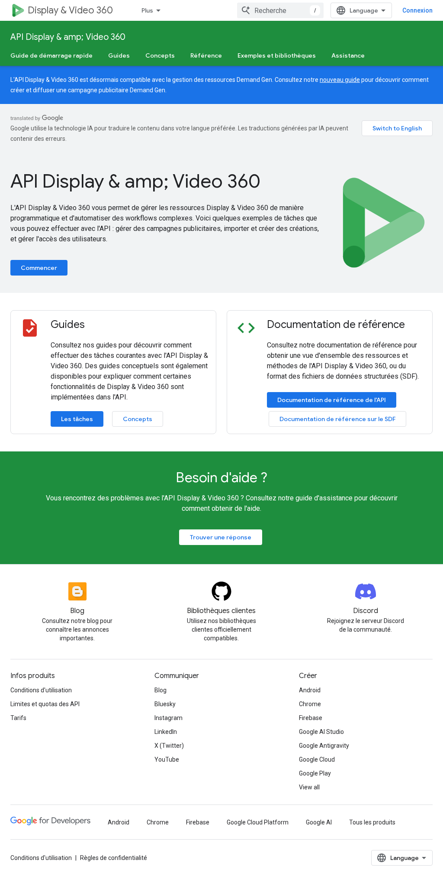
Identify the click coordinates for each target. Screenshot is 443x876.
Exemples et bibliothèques (277, 55)
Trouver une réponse (220, 537)
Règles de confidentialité (113, 857)
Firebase (310, 717)
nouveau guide (340, 79)
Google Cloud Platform (258, 822)
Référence (206, 55)
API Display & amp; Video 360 (67, 37)
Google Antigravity (324, 745)
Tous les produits (372, 822)
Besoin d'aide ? (221, 477)
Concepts (160, 55)
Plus (147, 10)
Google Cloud (317, 759)
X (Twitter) (169, 745)
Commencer (39, 268)
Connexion (417, 10)
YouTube (166, 759)
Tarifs (18, 717)
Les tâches (77, 419)
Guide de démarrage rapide (51, 55)
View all (309, 787)
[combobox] (280, 10)
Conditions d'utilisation (41, 690)
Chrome (310, 704)
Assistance (348, 55)
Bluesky (165, 704)
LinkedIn (165, 731)
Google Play (315, 773)
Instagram (168, 717)
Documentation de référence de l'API (331, 400)
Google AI (319, 822)
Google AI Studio (321, 731)
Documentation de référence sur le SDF (337, 419)
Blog (160, 690)
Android (310, 690)
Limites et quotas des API (45, 704)
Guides (119, 55)
